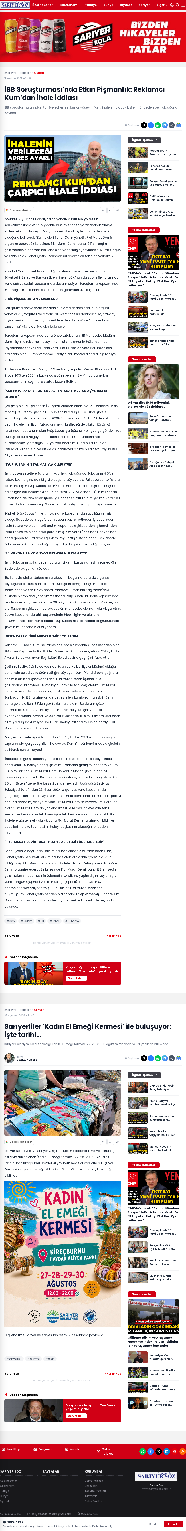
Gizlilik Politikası (108, 1451)
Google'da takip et (21, 210)
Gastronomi (68, 5)
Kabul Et (173, 1524)
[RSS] (182, 1451)
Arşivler (75, 1449)
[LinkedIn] (166, 1451)
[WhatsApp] (143, 1451)
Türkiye (91, 5)
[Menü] (183, 5)
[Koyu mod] (172, 5)
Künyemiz (45, 1449)
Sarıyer (144, 5)
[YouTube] (174, 1451)
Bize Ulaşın (14, 1449)
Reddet (154, 1524)
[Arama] (177, 5)
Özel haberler (42, 5)
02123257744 (89, 1514)
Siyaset (126, 5)
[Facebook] (150, 1451)
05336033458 (12, 1514)
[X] (158, 1451)
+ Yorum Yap (113, 936)
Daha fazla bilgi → (104, 1526)
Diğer (160, 5)
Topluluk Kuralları (95, 1491)
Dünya (108, 5)
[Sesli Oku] (103, 210)
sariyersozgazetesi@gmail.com (51, 1514)
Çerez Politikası (94, 1481)
